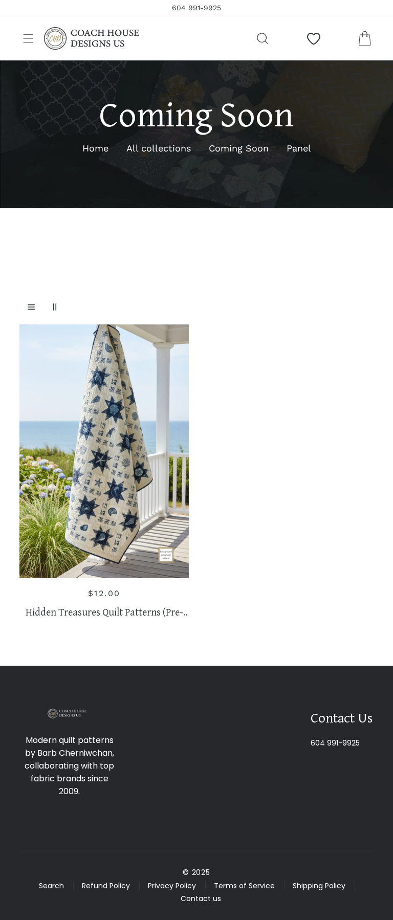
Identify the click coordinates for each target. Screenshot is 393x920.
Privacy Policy (172, 886)
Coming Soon (239, 148)
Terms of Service (244, 886)
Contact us (201, 898)
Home (95, 148)
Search (51, 886)
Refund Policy (106, 886)
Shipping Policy (319, 886)
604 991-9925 (335, 743)
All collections (158, 148)
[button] (28, 38)
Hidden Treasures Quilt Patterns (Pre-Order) (104, 612)
